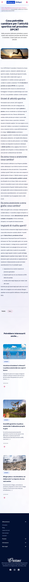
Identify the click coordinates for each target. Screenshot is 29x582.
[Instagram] (14, 570)
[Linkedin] (18, 570)
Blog (3, 527)
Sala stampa (5, 533)
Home (2, 7)
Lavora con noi (6, 530)
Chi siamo (4, 525)
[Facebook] (10, 570)
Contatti (4, 535)
